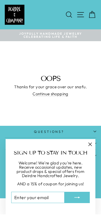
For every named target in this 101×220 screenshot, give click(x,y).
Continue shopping (50, 94)
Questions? (49, 131)
